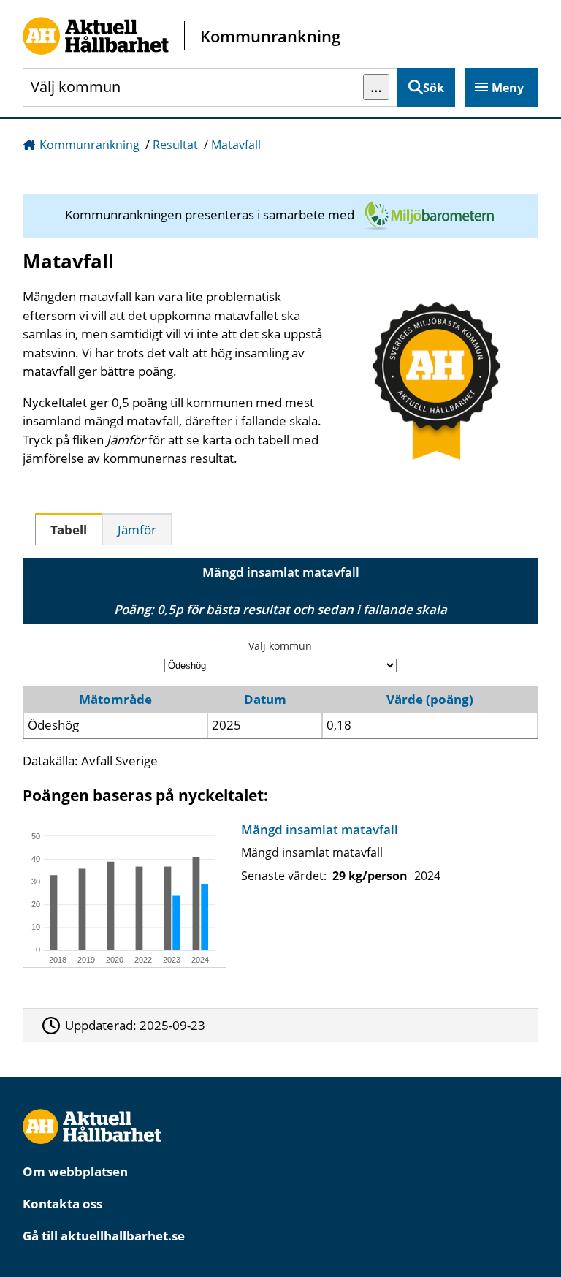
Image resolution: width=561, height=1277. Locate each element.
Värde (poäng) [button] (429, 699)
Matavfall (236, 145)
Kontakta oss (62, 1203)
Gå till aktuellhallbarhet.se (104, 1235)
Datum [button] (265, 699)
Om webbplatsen (75, 1171)
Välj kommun (280, 646)
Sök (433, 88)
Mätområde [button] (115, 699)
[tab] (68, 529)
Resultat (175, 145)
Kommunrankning (89, 145)
